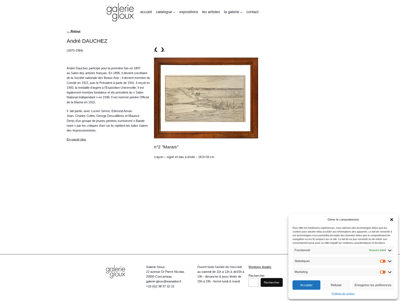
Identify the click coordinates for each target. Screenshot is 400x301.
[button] (392, 220)
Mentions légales (260, 267)
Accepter (306, 285)
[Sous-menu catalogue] (174, 12)
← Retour (74, 31)
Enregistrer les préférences (373, 285)
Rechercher (257, 275)
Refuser (336, 285)
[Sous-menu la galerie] (241, 12)
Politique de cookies (343, 293)
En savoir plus (76, 139)
